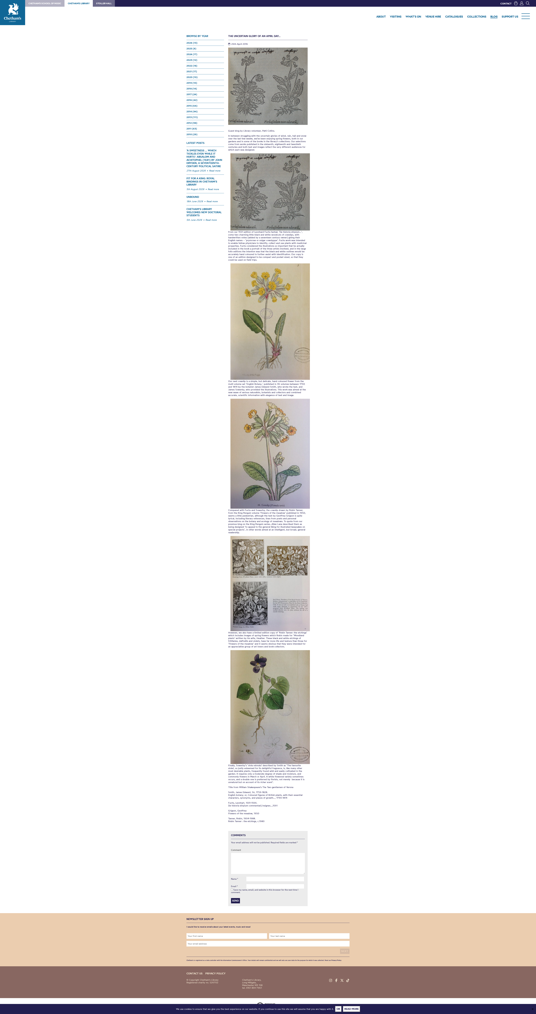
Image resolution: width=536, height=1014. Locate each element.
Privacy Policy (336, 960)
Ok (338, 1009)
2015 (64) (191, 105)
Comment (236, 850)
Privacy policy (215, 973)
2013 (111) (192, 117)
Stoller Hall (104, 3)
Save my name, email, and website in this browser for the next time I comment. (264, 891)
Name (234, 879)
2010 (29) (191, 134)
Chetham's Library (12, 12)
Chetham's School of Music (44, 3)
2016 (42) (191, 100)
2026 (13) (191, 42)
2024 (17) (191, 54)
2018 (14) (191, 88)
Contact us (194, 973)
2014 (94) (192, 111)
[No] (532, 1009)
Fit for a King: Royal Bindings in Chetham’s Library (201, 181)
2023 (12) (191, 60)
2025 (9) (191, 48)
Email (234, 886)
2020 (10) (192, 77)
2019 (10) (191, 82)
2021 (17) (191, 71)
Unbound (192, 197)
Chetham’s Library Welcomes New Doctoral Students (204, 212)
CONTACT (506, 3)
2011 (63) (191, 128)
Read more (214, 170)
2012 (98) (191, 123)
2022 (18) (191, 65)
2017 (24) (191, 94)
